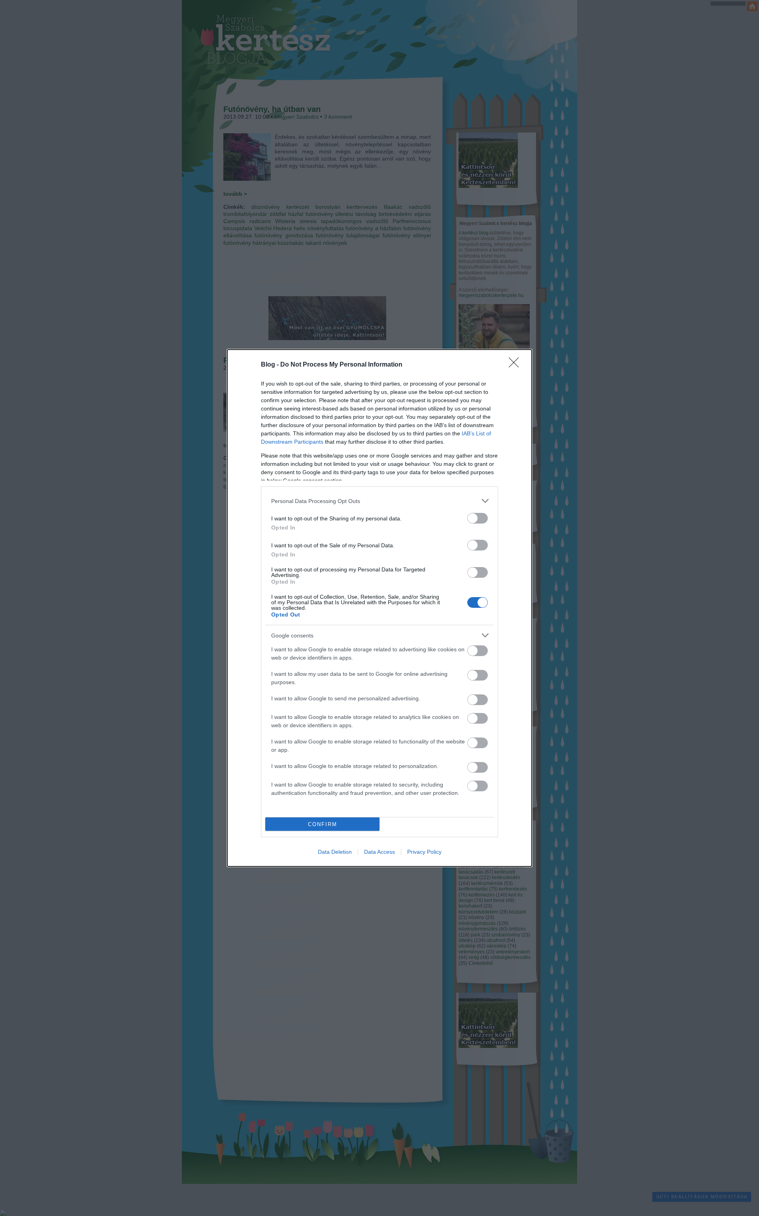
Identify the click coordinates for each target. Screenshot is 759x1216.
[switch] (477, 518)
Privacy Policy (424, 852)
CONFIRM (322, 824)
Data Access (379, 852)
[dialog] (379, 608)
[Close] (516, 365)
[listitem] (379, 501)
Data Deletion (335, 852)
